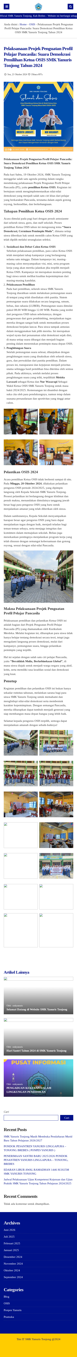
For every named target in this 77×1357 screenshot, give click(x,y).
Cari (6, 1111)
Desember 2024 (13, 1256)
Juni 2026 (9, 1229)
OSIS (32, 24)
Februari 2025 (12, 1243)
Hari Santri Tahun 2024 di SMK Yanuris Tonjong (37, 1050)
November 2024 (13, 1263)
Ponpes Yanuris (12, 1310)
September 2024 (13, 1277)
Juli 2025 (9, 1236)
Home (23, 24)
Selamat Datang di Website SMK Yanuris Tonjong (37, 1009)
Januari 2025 (11, 1250)
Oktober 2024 (12, 1270)
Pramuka (9, 1316)
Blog (6, 1296)
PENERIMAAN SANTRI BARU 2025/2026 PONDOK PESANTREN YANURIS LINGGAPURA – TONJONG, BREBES (36, 1160)
